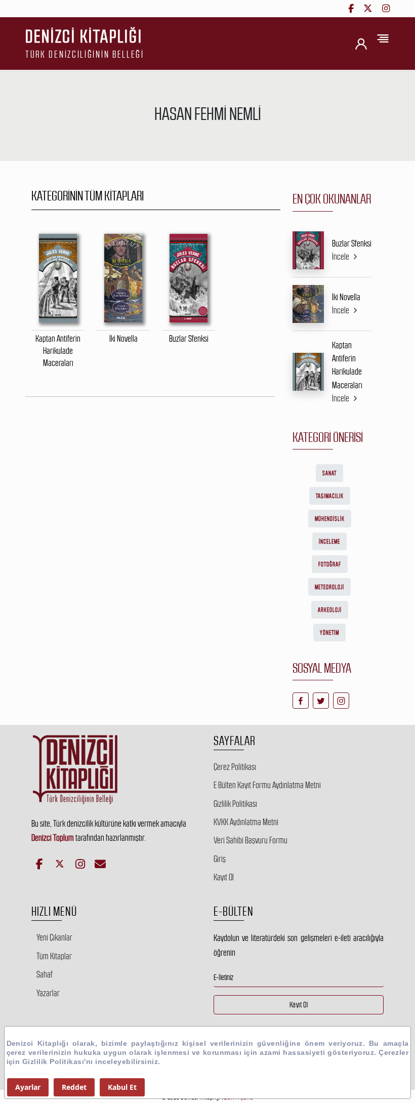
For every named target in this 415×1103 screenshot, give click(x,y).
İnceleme (329, 541)
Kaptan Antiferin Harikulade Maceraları (347, 365)
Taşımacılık (330, 496)
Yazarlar (48, 993)
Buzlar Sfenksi (351, 243)
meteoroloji (329, 587)
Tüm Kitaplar (54, 956)
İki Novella (346, 297)
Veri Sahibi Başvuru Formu (250, 840)
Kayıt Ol (224, 877)
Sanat (329, 473)
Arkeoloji (330, 610)
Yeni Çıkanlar (54, 937)
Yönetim (329, 632)
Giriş (220, 859)
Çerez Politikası (235, 767)
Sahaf (44, 974)
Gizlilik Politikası (235, 804)
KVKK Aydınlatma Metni (246, 822)
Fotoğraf (329, 564)
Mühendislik (330, 518)
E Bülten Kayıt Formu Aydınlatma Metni (267, 785)
